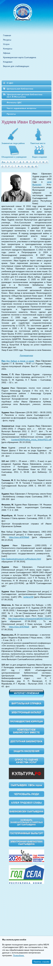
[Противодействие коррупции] (26, 721)
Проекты (11, 114)
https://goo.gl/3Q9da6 (19, 537)
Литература (26, 355)
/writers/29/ (28, 597)
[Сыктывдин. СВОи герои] (26, 785)
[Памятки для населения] (26, 751)
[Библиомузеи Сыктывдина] (26, 811)
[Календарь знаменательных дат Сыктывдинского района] (26, 822)
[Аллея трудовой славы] (26, 802)
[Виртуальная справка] (26, 703)
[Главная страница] (26, 16)
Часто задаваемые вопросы (21, 108)
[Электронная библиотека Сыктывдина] (26, 843)
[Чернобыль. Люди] (26, 794)
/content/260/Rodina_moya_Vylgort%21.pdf (31, 439)
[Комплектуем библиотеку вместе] (26, 731)
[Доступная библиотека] (26, 741)
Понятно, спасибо (41, 961)
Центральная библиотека (20, 88)
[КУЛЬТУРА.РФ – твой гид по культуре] (26, 773)
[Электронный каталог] (26, 712)
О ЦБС (10, 83)
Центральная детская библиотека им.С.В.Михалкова (24, 95)
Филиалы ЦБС (14, 102)
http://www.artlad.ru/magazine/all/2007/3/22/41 (30, 618)
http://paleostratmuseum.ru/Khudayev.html (21, 559)
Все (3, 162)
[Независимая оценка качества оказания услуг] (26, 761)
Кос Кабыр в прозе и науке (17, 361)
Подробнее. (18, 955)
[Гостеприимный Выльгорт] (26, 833)
